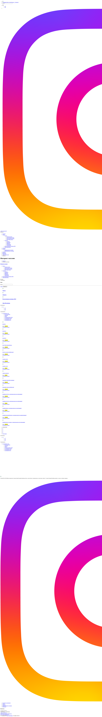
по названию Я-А (8, 320)
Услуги (4, 249)
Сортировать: (2, 311)
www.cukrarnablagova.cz (4, 714)
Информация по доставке (7, 705)
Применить (5, 286)
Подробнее (5, 327)
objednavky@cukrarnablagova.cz (6, 713)
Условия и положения (6, 702)
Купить (8, 327)
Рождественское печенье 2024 (8, 276)
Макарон (8, 243)
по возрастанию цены (9, 317)
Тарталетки (9, 245)
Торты (6, 235)
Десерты (6, 240)
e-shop (4, 234)
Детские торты (9, 236)
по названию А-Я (6, 313)
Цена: (1, 284)
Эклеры (8, 241)
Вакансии (4, 252)
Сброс (1, 286)
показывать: (2, 305)
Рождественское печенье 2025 (10, 246)
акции (6, 316)
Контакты (4, 253)
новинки (6, 315)
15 (5, 438)
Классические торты (10, 238)
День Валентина (8, 247)
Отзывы (4, 248)
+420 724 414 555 (3, 231)
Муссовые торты (10, 239)
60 (5, 309)
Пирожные (9, 244)
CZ (5, 6)
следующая (5, 433)
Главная (4, 233)
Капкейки (8, 242)
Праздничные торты (10, 237)
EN (5, 7)
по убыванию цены (8, 318)
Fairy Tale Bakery (10, 715)
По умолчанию (7, 314)
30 (5, 308)
